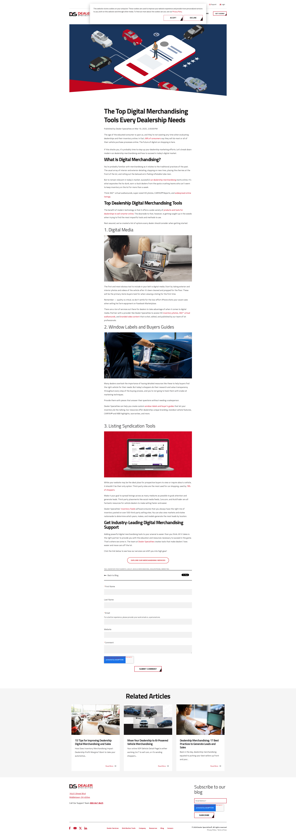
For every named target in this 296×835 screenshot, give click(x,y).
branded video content (130, 316)
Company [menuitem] (142, 828)
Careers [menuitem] (170, 828)
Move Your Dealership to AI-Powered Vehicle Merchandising (147, 742)
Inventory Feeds (128, 508)
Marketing (165, 569)
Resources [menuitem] (153, 828)
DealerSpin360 (155, 569)
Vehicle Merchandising (141, 569)
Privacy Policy (177, 11)
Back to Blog (113, 575)
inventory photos (170, 312)
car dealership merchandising (163, 179)
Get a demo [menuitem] (219, 13)
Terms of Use (222, 830)
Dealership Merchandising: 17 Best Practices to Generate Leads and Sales (199, 744)
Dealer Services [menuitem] (113, 828)
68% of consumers (153, 138)
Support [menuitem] (213, 4)
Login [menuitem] (223, 4)
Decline (193, 17)
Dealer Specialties (124, 128)
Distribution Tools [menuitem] (128, 828)
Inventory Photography (117, 569)
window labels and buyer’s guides (159, 406)
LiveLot (129, 569)
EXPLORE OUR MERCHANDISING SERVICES (148, 560)
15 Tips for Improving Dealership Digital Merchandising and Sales (93, 742)
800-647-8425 (96, 803)
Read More (109, 766)
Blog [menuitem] (162, 828)
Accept (173, 17)
